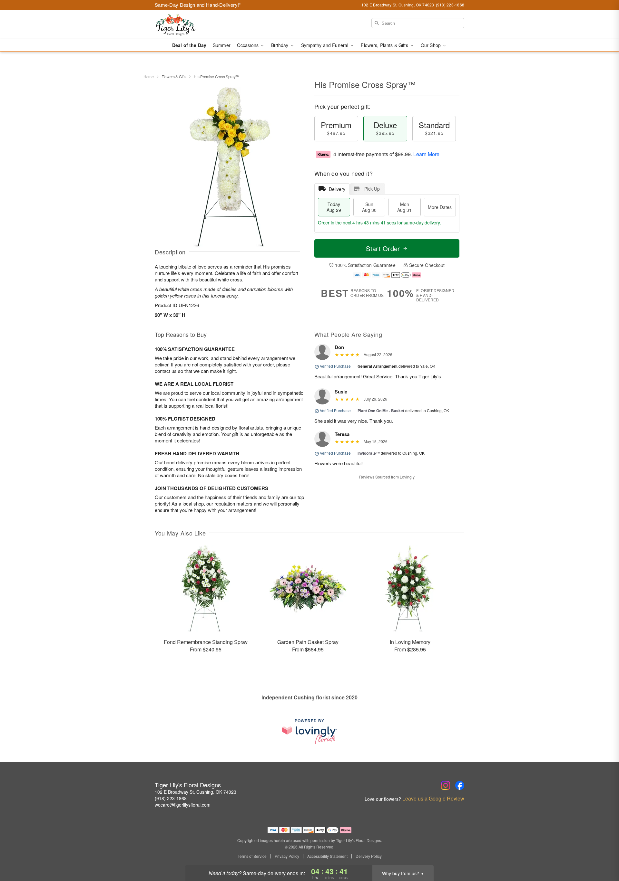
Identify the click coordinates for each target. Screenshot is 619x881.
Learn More (426, 154)
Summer (222, 45)
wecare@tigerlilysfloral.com (183, 804)
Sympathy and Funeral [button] (325, 45)
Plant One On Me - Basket (381, 410)
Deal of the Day (189, 45)
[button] (602, 854)
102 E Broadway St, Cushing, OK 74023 (195, 792)
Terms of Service (252, 856)
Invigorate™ (369, 453)
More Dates (440, 207)
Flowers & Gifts (174, 76)
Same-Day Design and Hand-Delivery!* (198, 4)
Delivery (337, 189)
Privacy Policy (287, 856)
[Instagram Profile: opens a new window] (445, 785)
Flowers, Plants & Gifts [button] (385, 45)
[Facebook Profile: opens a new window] (459, 785)
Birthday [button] (280, 45)
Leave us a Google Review (433, 798)
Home (148, 76)
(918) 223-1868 (171, 798)
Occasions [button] (248, 45)
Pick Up (372, 188)
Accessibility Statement (327, 856)
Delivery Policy (369, 856)
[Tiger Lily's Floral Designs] (201, 24)
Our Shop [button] (431, 45)
